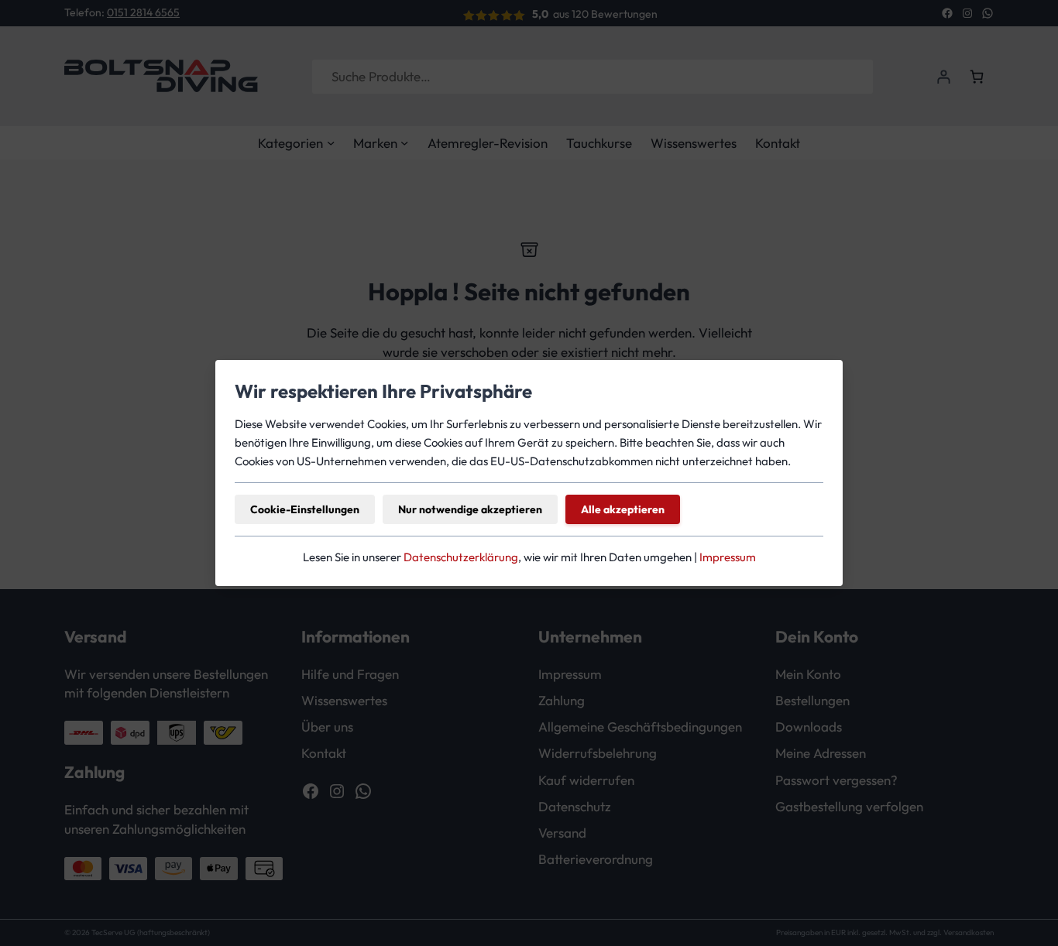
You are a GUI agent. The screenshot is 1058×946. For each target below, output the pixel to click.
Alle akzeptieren (623, 509)
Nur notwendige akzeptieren (470, 509)
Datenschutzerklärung (461, 557)
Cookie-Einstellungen (304, 509)
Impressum (727, 557)
